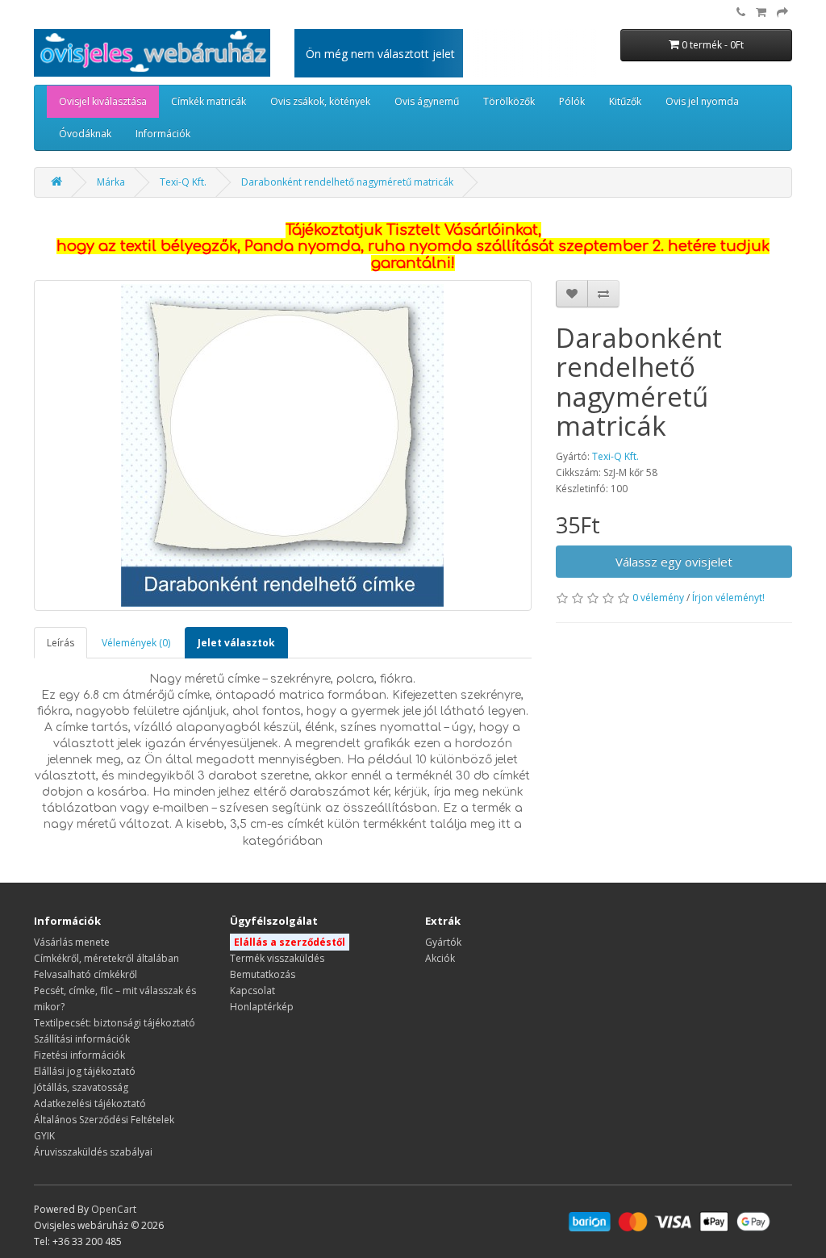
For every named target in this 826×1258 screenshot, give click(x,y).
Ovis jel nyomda (702, 101)
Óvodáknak (85, 133)
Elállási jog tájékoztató (85, 1071)
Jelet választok (236, 643)
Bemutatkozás (262, 974)
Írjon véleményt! (728, 597)
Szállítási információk (82, 1039)
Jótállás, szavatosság (81, 1087)
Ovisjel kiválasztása (103, 101)
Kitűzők (625, 101)
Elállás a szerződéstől (289, 942)
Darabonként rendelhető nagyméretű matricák (347, 182)
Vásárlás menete (72, 942)
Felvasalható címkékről (85, 974)
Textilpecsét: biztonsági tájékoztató (114, 1023)
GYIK (44, 1136)
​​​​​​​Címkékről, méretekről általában (106, 958)
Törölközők (509, 101)
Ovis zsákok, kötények (320, 101)
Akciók (440, 958)
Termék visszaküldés (277, 958)
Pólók (572, 101)
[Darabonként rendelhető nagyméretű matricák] (283, 445)
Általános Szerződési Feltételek (104, 1119)
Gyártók (443, 942)
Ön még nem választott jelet (380, 53)
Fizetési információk (79, 1055)
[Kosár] (761, 12)
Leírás (60, 643)
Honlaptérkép (262, 1007)
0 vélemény (658, 597)
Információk (163, 133)
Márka (111, 182)
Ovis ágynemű (426, 101)
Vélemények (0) (136, 643)
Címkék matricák (208, 101)
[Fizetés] (782, 12)
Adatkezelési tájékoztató (90, 1103)
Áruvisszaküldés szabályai (93, 1152)
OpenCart (113, 1209)
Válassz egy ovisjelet (673, 562)
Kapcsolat (252, 990)
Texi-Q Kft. (183, 182)
